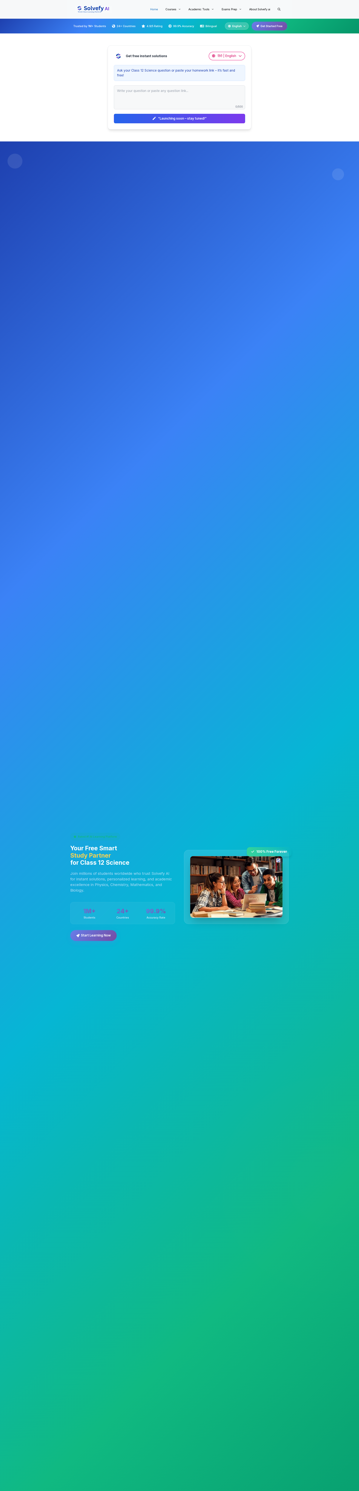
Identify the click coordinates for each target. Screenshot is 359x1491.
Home (154, 9)
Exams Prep (229, 9)
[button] (279, 9)
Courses (170, 9)
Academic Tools (198, 9)
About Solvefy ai (259, 9)
